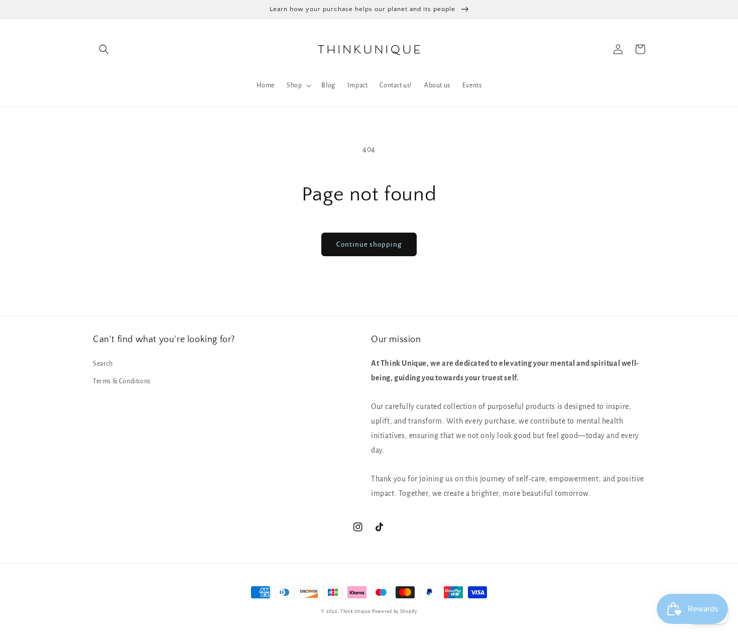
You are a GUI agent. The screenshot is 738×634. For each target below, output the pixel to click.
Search (103, 363)
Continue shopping (369, 244)
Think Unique (355, 611)
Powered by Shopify (394, 611)
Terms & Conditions (122, 381)
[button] (104, 49)
